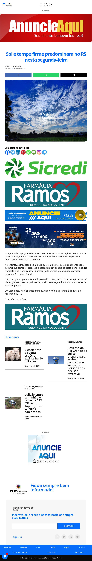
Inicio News (79, 552)
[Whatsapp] (28, 152)
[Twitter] (12, 152)
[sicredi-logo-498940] (46, 167)
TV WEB (82, 548)
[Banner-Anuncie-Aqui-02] (46, 215)
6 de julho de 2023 (76, 378)
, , (33, 343)
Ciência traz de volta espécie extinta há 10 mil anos (34, 355)
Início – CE (51, 552)
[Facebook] (7, 152)
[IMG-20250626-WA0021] (46, 236)
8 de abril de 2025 (32, 366)
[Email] (33, 152)
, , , (34, 387)
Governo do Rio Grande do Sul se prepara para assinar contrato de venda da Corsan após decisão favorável (77, 361)
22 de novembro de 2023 (33, 417)
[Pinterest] (23, 152)
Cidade (46, 4)
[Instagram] (39, 152)
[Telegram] (44, 152)
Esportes (23, 548)
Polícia (52, 548)
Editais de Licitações (20, 552)
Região (66, 548)
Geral (38, 548)
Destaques (7, 548)
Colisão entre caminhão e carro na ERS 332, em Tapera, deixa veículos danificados (34, 403)
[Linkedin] (18, 152)
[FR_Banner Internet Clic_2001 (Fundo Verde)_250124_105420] (46, 193)
